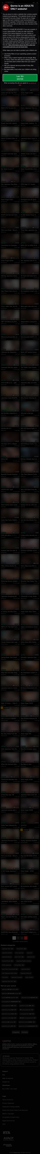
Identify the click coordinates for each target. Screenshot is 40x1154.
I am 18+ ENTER (20, 77)
